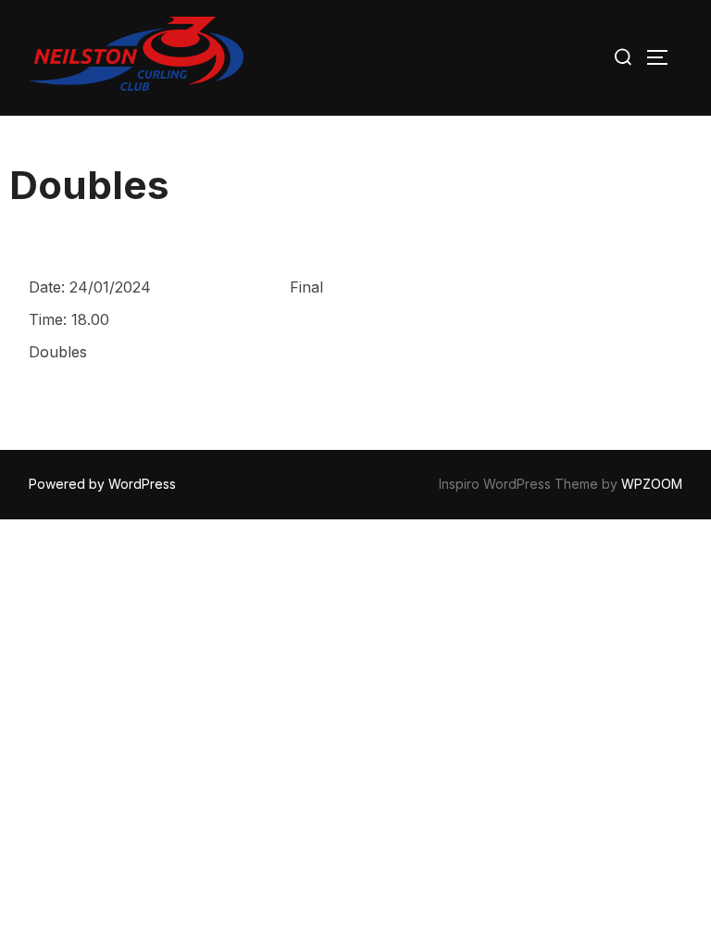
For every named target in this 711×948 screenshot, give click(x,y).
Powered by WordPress (102, 484)
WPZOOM (651, 484)
